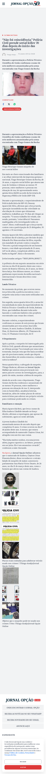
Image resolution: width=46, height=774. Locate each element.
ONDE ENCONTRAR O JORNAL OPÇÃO (23, 708)
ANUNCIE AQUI (23, 726)
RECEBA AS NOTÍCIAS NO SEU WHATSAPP (23, 714)
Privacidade (29, 753)
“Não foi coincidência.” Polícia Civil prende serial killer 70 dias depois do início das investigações (22, 44)
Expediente (8, 735)
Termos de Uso (10, 755)
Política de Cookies (16, 753)
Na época (6, 453)
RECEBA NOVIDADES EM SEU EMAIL (23, 720)
